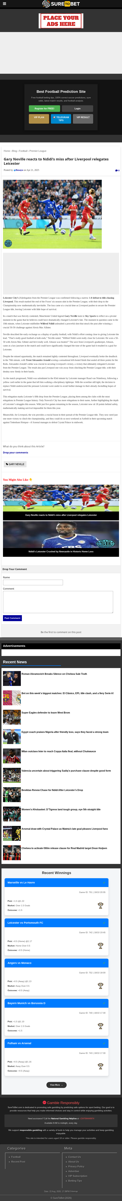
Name (6, 577)
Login (77, 108)
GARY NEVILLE (16, 464)
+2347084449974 (86, 1118)
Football (16, 1157)
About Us (73, 1161)
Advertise (73, 1171)
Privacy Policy (76, 1166)
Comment (8, 588)
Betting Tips (75, 1181)
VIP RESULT (83, 117)
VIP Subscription (77, 1176)
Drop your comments (15, 452)
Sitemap (74, 1191)
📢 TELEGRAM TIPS (61, 119)
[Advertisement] (61, 53)
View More (56, 1085)
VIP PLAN (39, 117)
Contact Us (74, 1157)
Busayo (19, 170)
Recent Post (18, 1161)
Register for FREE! (44, 108)
